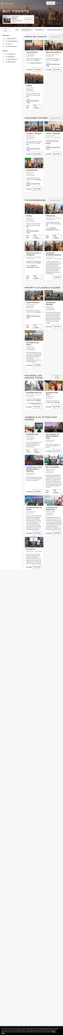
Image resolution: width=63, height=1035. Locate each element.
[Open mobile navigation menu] (60, 3)
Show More (36, 60)
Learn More (56, 326)
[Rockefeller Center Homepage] (7, 3)
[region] (31, 1030)
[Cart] (57, 3)
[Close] (60, 1029)
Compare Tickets (55, 37)
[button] (18, 19)
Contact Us (57, 277)
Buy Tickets (29, 19)
